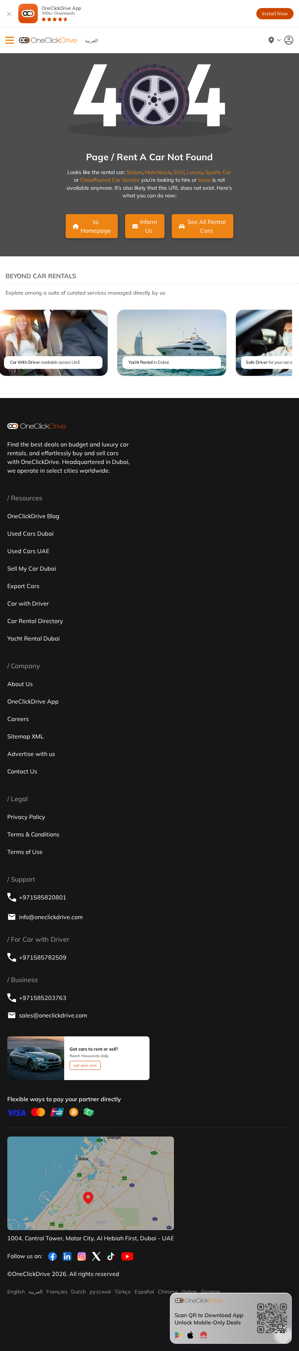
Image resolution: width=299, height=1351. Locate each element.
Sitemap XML (25, 736)
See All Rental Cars (206, 226)
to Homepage (96, 226)
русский (100, 1291)
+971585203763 (42, 997)
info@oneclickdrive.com (51, 917)
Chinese (168, 1291)
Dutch (78, 1291)
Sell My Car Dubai (31, 568)
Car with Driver (28, 603)
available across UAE (45, 362)
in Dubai (148, 362)
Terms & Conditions (33, 834)
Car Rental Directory (35, 621)
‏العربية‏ (35, 1291)
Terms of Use (25, 851)
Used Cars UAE (28, 551)
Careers (18, 718)
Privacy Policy (26, 816)
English (16, 1291)
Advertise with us (31, 753)
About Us (20, 684)
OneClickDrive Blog (33, 516)
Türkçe (122, 1291)
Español (144, 1291)
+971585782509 (42, 957)
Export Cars (23, 586)
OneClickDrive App (61, 10)
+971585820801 (42, 897)
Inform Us (148, 226)
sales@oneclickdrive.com (53, 1015)
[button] (10, 40)
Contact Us (22, 771)
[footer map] (90, 1183)
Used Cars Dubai (30, 533)
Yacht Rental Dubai (33, 638)
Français (56, 1291)
